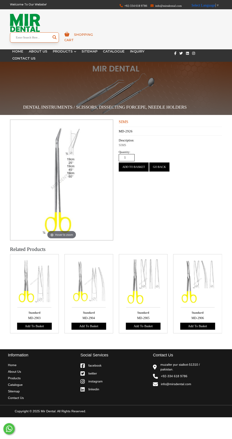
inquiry (137, 51)
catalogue (114, 51)
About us (38, 51)
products (63, 51)
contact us (24, 58)
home (17, 51)
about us (14, 371)
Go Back (159, 167)
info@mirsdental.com (168, 5)
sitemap (89, 51)
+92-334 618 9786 (135, 5)
